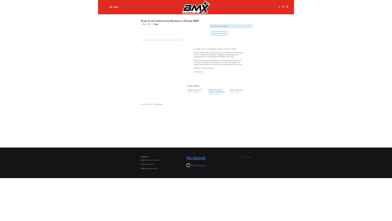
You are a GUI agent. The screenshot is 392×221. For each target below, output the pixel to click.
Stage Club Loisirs (194, 90)
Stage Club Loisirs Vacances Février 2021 (216, 91)
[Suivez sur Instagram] (283, 6)
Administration (246, 157)
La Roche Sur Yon (147, 104)
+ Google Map (158, 104)
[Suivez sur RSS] (287, 6)
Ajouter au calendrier (219, 33)
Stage (156, 24)
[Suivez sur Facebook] (279, 6)
